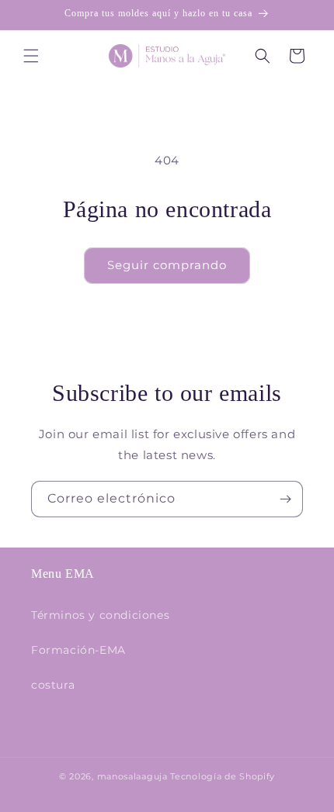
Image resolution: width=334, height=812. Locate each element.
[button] (31, 56)
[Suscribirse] (285, 499)
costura (53, 685)
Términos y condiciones (100, 615)
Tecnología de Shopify (222, 776)
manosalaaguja (132, 776)
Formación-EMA (78, 650)
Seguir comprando (167, 264)
